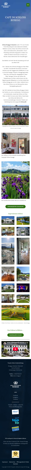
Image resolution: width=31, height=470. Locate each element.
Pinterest (15, 399)
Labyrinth (20, 404)
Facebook (15, 395)
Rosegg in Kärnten (12, 366)
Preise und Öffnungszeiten (15, 406)
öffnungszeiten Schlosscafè (15, 206)
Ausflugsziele (24, 443)
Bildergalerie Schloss (16, 335)
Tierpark (10, 404)
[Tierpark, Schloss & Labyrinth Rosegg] (5, 5)
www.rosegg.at (17, 376)
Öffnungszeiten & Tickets (23, 462)
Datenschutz (12, 462)
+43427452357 (18, 374)
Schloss (15, 404)
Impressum (5, 462)
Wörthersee (19, 370)
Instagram (15, 397)
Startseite (15, 464)
